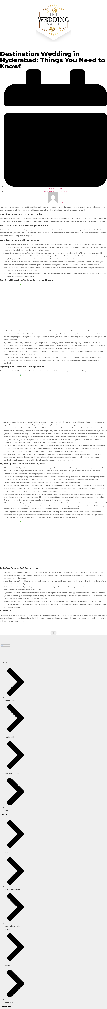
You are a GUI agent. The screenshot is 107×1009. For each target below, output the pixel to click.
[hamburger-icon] (104, 48)
